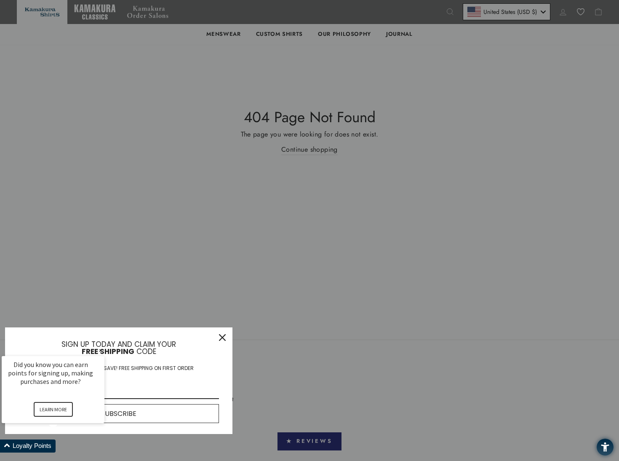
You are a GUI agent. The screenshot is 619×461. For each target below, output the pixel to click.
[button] (63, 446)
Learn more (53, 409)
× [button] (100, 350)
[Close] (222, 337)
